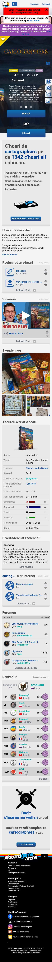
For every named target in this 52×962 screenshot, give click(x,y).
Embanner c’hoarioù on (17, 881)
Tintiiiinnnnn (25, 759)
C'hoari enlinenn (26, 844)
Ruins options (18, 633)
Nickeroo (23, 752)
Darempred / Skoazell (16, 873)
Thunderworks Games (37, 468)
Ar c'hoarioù (12, 902)
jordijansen (31, 478)
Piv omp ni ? (12, 868)
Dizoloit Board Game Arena (25, 218)
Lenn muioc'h (26, 566)
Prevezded (27, 953)
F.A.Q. (10, 870)
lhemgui (23, 734)
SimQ (22, 703)
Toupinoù (36, 953)
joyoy (19, 626)
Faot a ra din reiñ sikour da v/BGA (21, 886)
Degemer (11, 900)
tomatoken (24, 711)
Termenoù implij (35, 951)
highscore (17, 651)
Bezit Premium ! (14, 891)
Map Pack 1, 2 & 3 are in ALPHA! (28, 642)
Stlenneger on (13, 884)
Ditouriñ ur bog (13, 888)
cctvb (21, 769)
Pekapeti (23, 719)
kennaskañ (46, 4)
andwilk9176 (23, 663)
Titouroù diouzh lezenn (18, 951)
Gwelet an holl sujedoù (26, 668)
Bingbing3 (24, 695)
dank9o (23, 744)
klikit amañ (33, 20)
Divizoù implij (17, 953)
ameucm (37, 685)
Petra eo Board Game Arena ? (19, 866)
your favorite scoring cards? (26, 624)
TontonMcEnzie (24, 635)
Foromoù (11, 907)
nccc (19, 654)
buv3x (22, 727)
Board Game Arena (14, 949)
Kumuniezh (12, 904)
